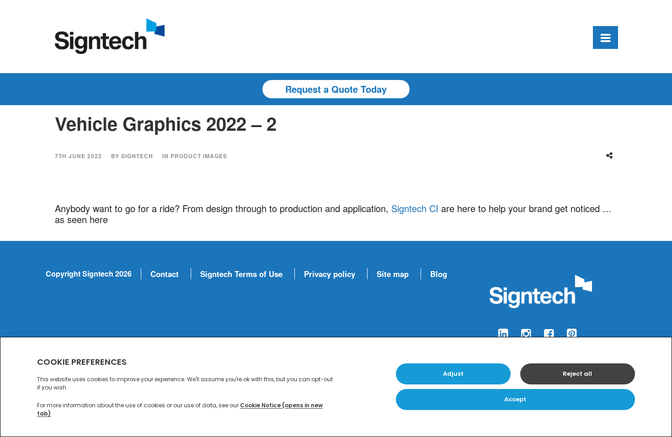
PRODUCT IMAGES (199, 156)
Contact (164, 273)
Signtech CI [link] (414, 208)
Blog (438, 273)
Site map (393, 273)
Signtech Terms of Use (241, 273)
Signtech (137, 156)
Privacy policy (329, 273)
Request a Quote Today (336, 89)
